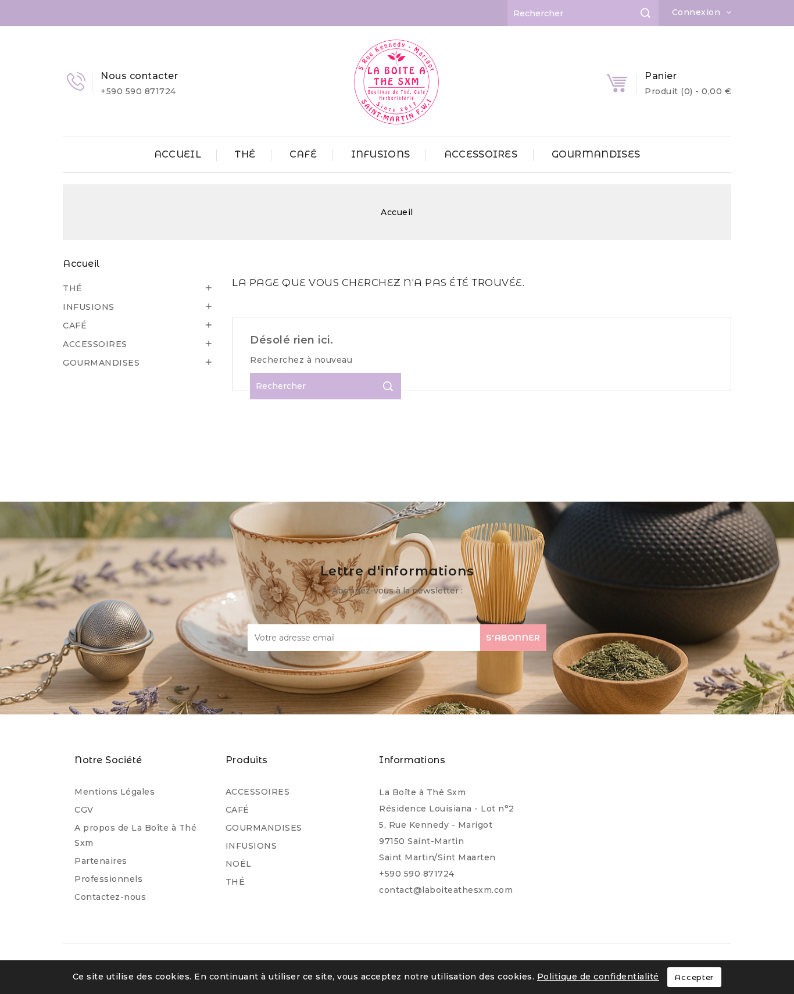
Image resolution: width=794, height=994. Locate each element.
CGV (84, 810)
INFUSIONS (380, 154)
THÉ (245, 154)
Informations (412, 760)
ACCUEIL (177, 154)
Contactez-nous (110, 897)
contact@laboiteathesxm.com (446, 890)
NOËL (239, 864)
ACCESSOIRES (480, 154)
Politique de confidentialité (598, 976)
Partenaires (100, 861)
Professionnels (108, 879)
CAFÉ (303, 154)
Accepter (694, 977)
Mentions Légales (114, 791)
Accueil (81, 263)
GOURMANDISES (596, 154)
